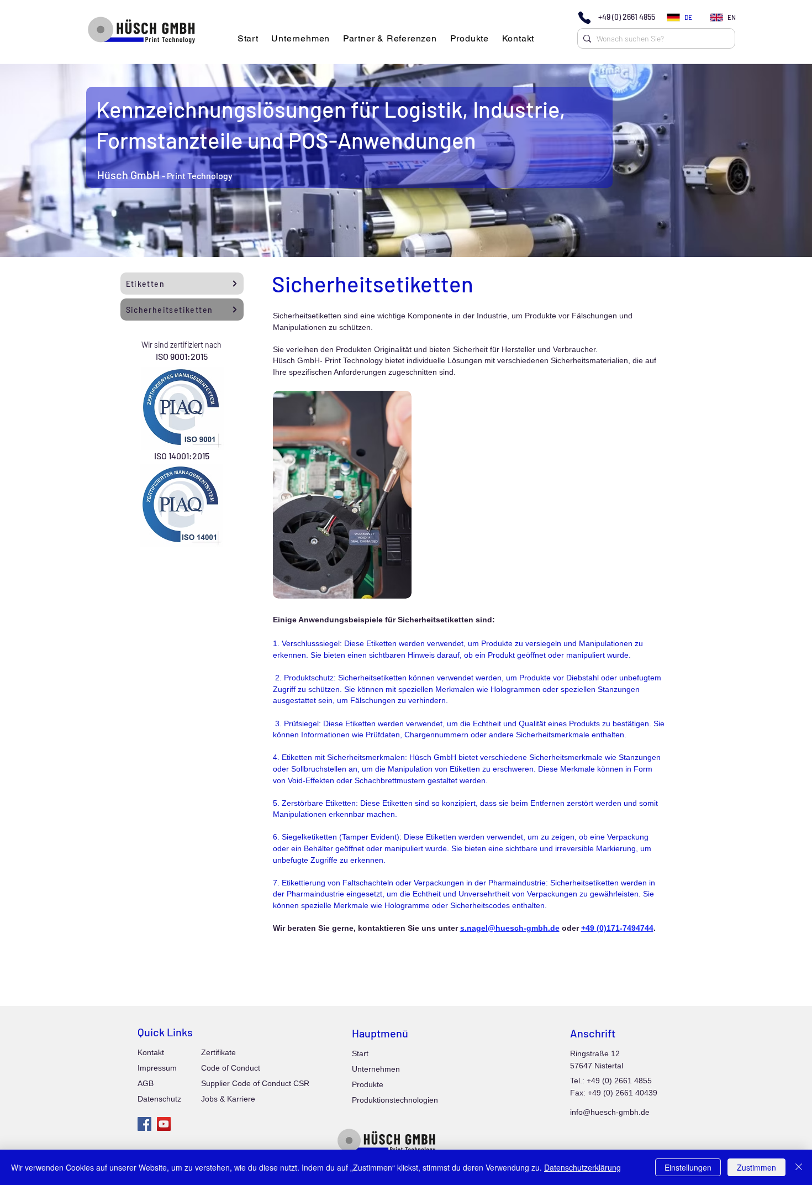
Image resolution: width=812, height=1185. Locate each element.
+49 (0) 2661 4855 (626, 17)
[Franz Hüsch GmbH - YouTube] (164, 1124)
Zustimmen (756, 1167)
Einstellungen (688, 1167)
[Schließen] (798, 1167)
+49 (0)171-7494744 (617, 928)
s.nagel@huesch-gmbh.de (510, 928)
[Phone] (584, 18)
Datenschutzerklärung (582, 1167)
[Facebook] (144, 1124)
